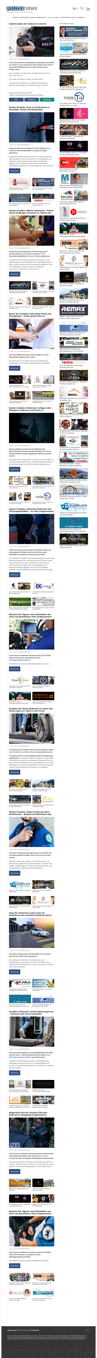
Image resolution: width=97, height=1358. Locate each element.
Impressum (12, 1330)
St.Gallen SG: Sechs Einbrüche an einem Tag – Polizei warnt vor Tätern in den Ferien (31, 709)
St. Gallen (49, 17)
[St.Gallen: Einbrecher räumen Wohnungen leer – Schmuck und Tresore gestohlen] (31, 1032)
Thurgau (56, 17)
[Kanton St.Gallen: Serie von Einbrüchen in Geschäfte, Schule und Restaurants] (31, 127)
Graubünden (80, 17)
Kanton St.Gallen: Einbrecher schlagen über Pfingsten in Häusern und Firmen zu (30, 409)
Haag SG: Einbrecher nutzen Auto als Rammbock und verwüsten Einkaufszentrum (30, 914)
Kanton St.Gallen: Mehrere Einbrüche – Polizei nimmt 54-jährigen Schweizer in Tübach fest (31, 211)
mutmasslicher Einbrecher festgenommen (24, 269)
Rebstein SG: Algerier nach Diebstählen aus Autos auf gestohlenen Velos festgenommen (30, 615)
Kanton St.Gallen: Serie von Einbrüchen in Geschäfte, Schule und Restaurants (29, 108)
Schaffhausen (65, 17)
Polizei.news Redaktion (23, 59)
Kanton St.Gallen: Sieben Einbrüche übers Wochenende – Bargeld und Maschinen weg (30, 813)
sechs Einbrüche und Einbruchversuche (24, 752)
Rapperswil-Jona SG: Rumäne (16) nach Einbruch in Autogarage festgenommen (28, 1113)
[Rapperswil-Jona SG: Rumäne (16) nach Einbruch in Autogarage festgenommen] (31, 1133)
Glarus (73, 17)
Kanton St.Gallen (35, 256)
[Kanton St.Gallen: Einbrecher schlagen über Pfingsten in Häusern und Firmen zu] (31, 428)
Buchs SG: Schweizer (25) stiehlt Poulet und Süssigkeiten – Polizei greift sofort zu (30, 315)
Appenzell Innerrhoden (37, 17)
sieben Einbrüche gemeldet (40, 855)
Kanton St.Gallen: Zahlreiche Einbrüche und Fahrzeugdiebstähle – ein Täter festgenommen (31, 510)
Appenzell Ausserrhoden (21, 17)
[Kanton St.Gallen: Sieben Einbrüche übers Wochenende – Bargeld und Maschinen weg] (31, 832)
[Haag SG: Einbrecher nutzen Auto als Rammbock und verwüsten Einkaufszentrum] (31, 933)
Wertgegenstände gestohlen (19, 660)
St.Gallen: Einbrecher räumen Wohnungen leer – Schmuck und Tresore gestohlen (31, 1013)
